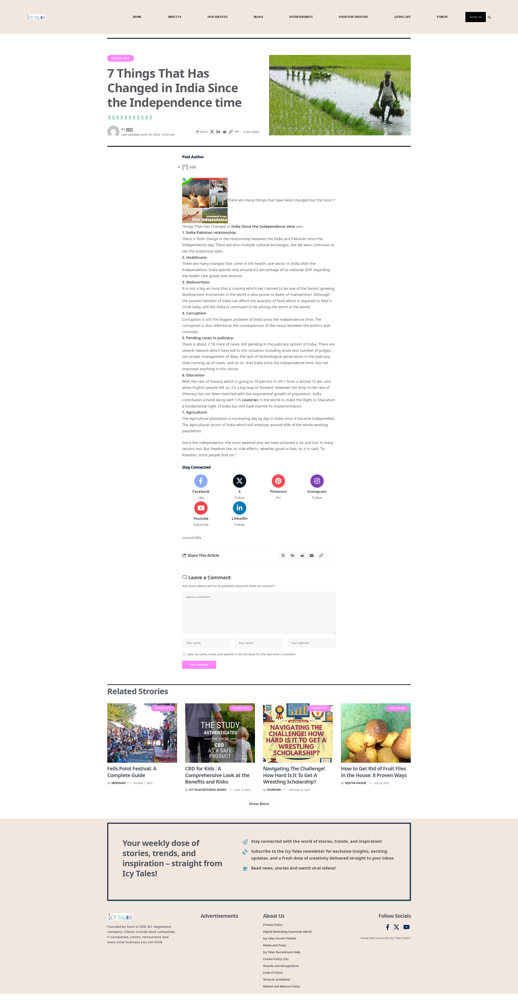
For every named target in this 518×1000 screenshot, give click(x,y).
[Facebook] (201, 487)
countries (250, 399)
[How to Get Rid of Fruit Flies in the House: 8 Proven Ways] (376, 733)
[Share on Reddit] (224, 131)
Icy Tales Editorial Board (207, 789)
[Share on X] (212, 131)
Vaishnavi (118, 783)
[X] (239, 487)
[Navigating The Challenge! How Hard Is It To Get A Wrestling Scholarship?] (298, 733)
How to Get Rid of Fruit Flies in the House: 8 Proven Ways (374, 772)
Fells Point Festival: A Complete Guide (131, 772)
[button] (231, 131)
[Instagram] (317, 487)
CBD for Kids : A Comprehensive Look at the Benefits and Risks (217, 775)
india (196, 537)
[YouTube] (406, 927)
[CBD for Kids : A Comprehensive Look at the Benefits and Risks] (220, 733)
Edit (129, 129)
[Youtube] (201, 514)
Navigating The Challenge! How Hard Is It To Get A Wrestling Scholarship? (294, 775)
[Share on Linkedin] (218, 131)
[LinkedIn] (239, 514)
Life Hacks (397, 708)
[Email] (311, 555)
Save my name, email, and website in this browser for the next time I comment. (241, 654)
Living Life (120, 58)
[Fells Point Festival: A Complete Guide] (142, 733)
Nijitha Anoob (355, 783)
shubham (274, 789)
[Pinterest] (278, 487)
